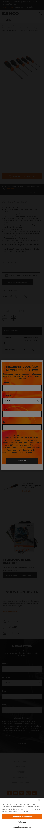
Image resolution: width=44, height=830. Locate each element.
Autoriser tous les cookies (22, 816)
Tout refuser (22, 822)
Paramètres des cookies (22, 827)
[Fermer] (39, 800)
